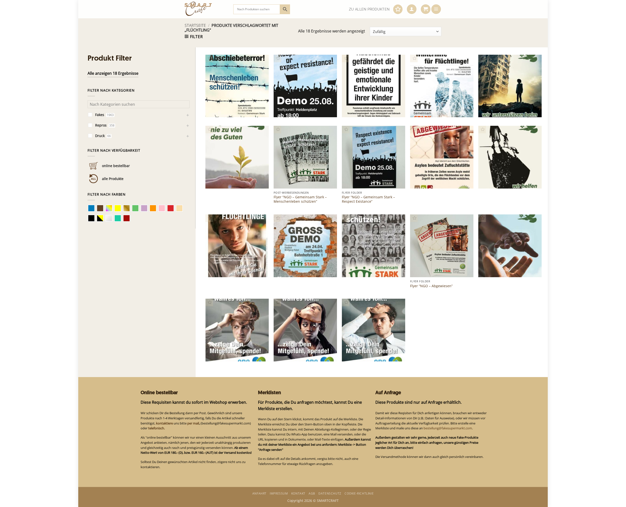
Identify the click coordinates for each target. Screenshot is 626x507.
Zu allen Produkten (369, 9)
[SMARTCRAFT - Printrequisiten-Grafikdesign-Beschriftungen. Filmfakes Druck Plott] (205, 9)
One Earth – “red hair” (226, 353)
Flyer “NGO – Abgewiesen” (431, 286)
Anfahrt (259, 493)
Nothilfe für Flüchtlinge (227, 269)
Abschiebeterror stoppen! (229, 109)
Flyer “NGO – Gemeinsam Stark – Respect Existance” (368, 199)
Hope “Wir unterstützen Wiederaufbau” (500, 107)
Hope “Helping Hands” (499, 269)
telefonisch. (156, 428)
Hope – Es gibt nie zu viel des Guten (232, 178)
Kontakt (298, 493)
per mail (193, 423)
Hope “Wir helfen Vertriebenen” (507, 180)
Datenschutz (329, 493)
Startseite (195, 25)
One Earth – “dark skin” (295, 353)
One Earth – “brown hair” (365, 353)
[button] (411, 9)
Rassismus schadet (360, 109)
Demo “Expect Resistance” (297, 109)
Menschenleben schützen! (366, 269)
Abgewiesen (423, 180)
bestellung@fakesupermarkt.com (448, 428)
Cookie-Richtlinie (359, 493)
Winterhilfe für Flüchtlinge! (435, 109)
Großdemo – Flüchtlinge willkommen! (296, 267)
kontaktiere (164, 423)
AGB (312, 493)
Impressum (279, 493)
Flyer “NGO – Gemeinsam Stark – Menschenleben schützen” (300, 199)
